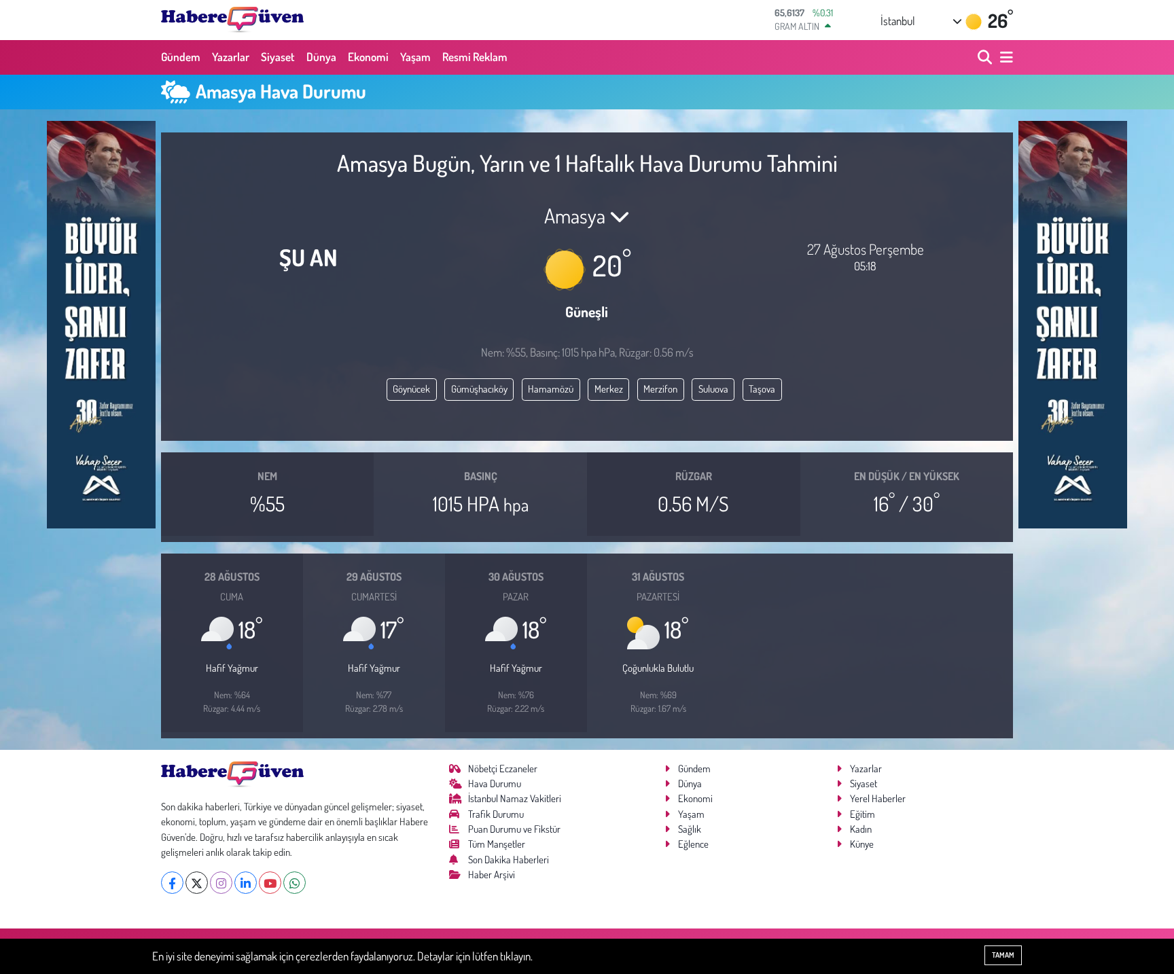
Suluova (713, 388)
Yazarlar (230, 57)
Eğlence (693, 843)
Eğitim (862, 814)
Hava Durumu (494, 783)
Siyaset (278, 57)
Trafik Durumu (496, 814)
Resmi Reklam (475, 57)
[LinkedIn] (245, 882)
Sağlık (689, 829)
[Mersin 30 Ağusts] (101, 323)
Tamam (1003, 955)
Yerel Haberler (878, 798)
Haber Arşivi (491, 874)
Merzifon (660, 388)
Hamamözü (550, 388)
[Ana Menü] (1004, 57)
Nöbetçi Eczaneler (502, 768)
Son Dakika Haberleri (508, 859)
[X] (196, 882)
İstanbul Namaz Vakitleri (514, 798)
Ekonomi (368, 57)
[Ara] (986, 57)
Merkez (608, 388)
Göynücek (411, 388)
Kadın (861, 829)
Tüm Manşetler (496, 843)
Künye (862, 843)
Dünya (321, 57)
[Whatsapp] (294, 882)
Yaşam (415, 57)
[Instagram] (221, 882)
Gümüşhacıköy (479, 388)
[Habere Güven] (232, 20)
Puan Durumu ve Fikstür (514, 829)
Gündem (180, 57)
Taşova (762, 388)
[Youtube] (270, 882)
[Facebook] (172, 882)
